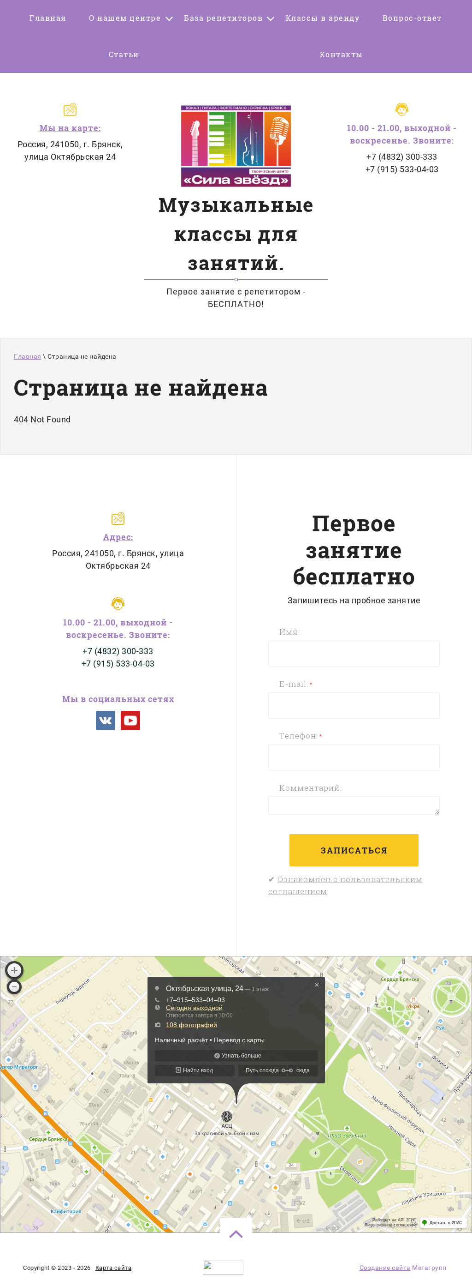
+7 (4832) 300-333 (401, 157)
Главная (27, 356)
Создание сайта (385, 1267)
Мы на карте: (70, 127)
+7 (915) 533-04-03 (402, 169)
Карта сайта (113, 1267)
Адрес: (118, 536)
